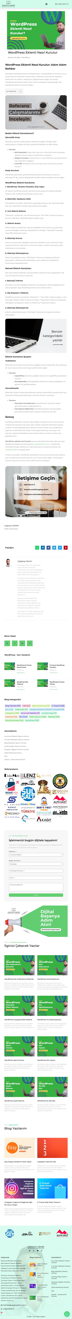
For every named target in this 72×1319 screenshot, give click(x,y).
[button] (46, 4)
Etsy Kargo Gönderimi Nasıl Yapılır (18, 1162)
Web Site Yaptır (42, 1264)
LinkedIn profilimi (12, 450)
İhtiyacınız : (13, 851)
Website (53, 717)
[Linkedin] (7, 643)
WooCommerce (14, 720)
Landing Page (48, 713)
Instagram (12, 713)
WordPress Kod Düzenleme (48, 979)
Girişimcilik (21, 709)
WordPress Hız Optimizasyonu (49, 1020)
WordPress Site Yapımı (46, 1060)
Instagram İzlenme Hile (46, 1162)
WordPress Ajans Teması (14, 1060)
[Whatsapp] (15, 643)
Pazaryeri (11, 717)
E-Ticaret (58, 706)
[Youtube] (22, 643)
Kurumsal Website (30, 713)
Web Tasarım (37, 717)
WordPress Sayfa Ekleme (14, 1101)
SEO (23, 717)
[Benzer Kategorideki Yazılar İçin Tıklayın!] (36, 320)
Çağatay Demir (13, 1125)
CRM (26, 706)
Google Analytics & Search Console (47, 709)
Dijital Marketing (41, 706)
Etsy (9, 709)
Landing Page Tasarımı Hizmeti (15, 746)
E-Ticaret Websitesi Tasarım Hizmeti (16, 739)
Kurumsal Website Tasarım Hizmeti (16, 736)
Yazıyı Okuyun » (21, 672)
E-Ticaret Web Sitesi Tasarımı (48, 1202)
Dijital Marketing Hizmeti (13, 753)
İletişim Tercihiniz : (15, 860)
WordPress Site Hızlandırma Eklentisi (19, 979)
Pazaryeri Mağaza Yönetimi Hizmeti (16, 749)
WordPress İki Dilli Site (46, 1101)
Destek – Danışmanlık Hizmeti (14, 759)
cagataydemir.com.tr (42, 444)
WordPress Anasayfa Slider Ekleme (18, 1020)
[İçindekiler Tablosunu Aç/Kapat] (19, 91)
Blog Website (13, 706)
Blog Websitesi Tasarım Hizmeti (15, 743)
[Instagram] (30, 643)
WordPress (26, 57)
